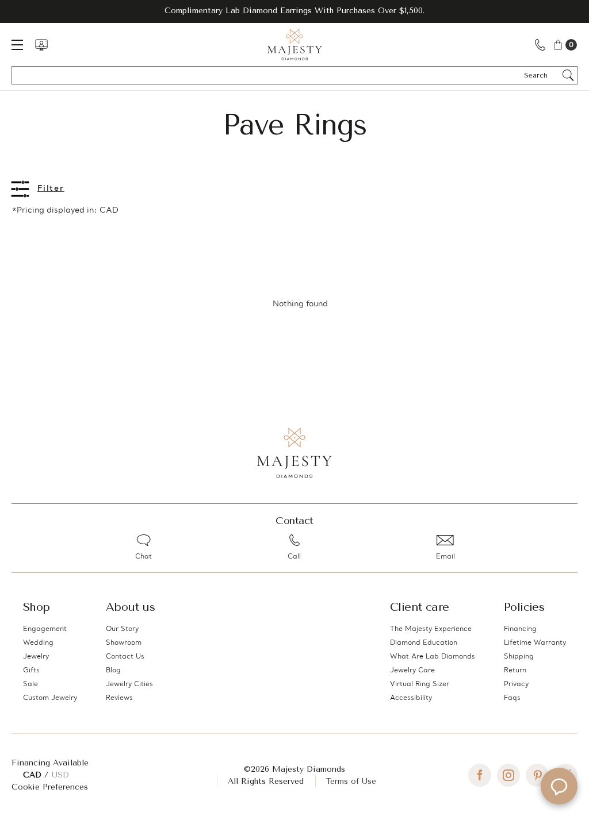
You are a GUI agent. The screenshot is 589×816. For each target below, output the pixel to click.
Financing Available (50, 763)
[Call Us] (540, 44)
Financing (520, 629)
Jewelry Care (412, 671)
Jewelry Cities (129, 684)
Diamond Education (423, 643)
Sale (30, 684)
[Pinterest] (537, 775)
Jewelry (36, 657)
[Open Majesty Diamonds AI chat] (559, 786)
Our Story (122, 629)
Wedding (38, 643)
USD (60, 775)
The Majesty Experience (431, 629)
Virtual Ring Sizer (419, 684)
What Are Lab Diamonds (432, 657)
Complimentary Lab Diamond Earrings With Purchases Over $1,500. (294, 11)
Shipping (519, 657)
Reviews (119, 698)
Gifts (31, 671)
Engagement (45, 629)
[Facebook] (479, 775)
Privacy (516, 684)
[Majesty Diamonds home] (294, 44)
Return (515, 671)
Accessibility (411, 698)
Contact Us (125, 657)
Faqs (512, 698)
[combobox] (541, 75)
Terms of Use (351, 781)
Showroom (123, 643)
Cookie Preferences (50, 787)
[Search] (568, 75)
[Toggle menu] (23, 44)
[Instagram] (508, 775)
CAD (33, 775)
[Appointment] (41, 45)
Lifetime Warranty (535, 643)
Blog (113, 671)
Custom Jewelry (50, 698)
